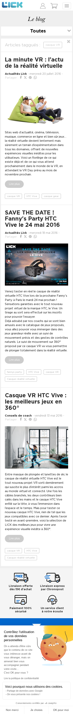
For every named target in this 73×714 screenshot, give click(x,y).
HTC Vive (31, 196)
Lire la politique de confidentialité (21, 678)
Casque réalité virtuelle (21, 379)
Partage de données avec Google (25, 690)
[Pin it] (31, 77)
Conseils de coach (18, 415)
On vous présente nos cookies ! (23, 694)
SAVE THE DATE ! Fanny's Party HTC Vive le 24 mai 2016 (32, 219)
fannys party (14, 372)
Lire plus (14, 184)
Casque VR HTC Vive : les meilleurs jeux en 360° (35, 402)
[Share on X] (26, 77)
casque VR (13, 196)
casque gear (51, 196)
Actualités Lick (16, 73)
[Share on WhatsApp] (35, 77)
